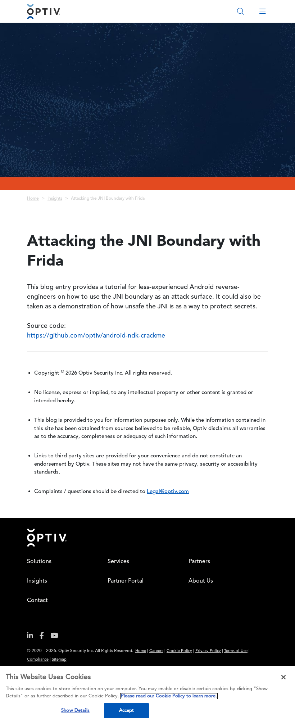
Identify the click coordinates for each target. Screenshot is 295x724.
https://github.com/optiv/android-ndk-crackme (96, 335)
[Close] (283, 677)
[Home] (43, 11)
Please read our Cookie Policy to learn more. (169, 696)
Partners (199, 562)
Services (118, 562)
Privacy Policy (208, 651)
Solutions (39, 562)
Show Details (75, 710)
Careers (156, 651)
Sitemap (59, 660)
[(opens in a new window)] (32, 637)
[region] (147, 695)
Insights (54, 198)
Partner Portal (126, 581)
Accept (126, 710)
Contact (37, 600)
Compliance (38, 660)
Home (33, 198)
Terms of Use (236, 651)
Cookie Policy (179, 651)
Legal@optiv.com (168, 491)
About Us (201, 581)
